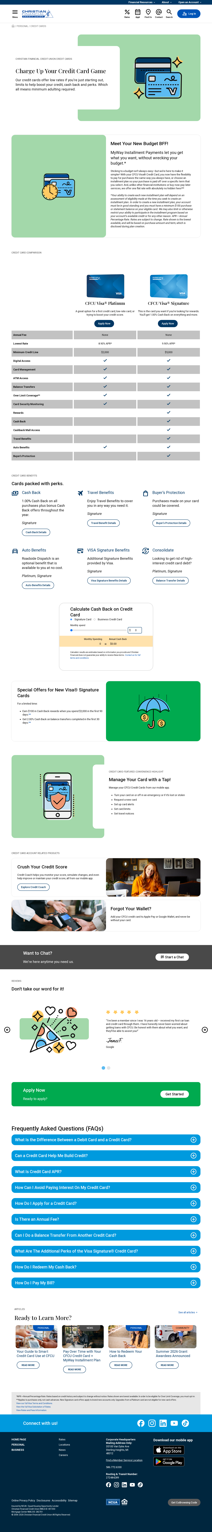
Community (182, 1328)
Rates (62, 1439)
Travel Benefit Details (103, 523)
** (30, 714)
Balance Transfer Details (170, 580)
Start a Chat (172, 957)
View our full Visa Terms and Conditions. (34, 1403)
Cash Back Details (36, 532)
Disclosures (43, 1500)
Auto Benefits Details (38, 585)
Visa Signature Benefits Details (109, 580)
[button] (15, 14)
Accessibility (59, 1500)
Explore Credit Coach (33, 887)
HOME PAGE (19, 1439)
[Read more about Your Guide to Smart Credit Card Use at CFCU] (36, 1336)
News (90, 1328)
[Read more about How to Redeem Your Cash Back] (129, 1336)
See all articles (188, 1312)
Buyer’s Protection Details (171, 523)
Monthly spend (77, 625)
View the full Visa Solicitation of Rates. (33, 1407)
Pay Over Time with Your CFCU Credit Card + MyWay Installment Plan (82, 1356)
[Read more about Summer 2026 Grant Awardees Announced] (176, 1336)
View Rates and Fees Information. (31, 1410)
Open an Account (188, 2)
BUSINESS (18, 1449)
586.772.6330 (114, 1467)
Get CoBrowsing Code (184, 1502)
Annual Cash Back (118, 639)
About (165, 2)
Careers (63, 1455)
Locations (64, 1444)
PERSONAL (18, 1444)
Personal (22, 26)
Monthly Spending (93, 639)
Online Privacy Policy (23, 1500)
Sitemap (72, 1500)
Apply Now (104, 323)
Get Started (175, 1094)
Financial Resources (140, 2)
